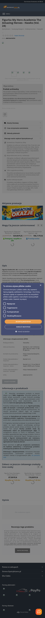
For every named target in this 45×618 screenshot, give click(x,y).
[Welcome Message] (39, 612)
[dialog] (22, 309)
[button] (22, 332)
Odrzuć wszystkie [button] (23, 327)
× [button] (40, 285)
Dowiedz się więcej (20, 299)
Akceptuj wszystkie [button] (23, 322)
